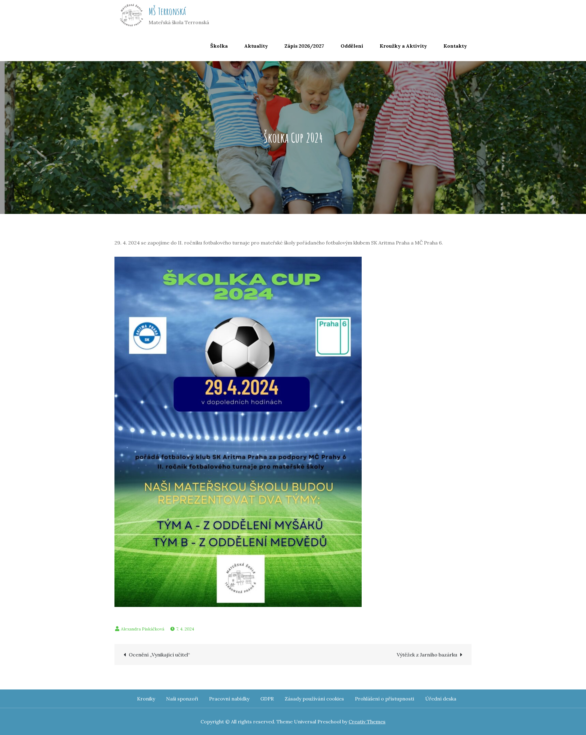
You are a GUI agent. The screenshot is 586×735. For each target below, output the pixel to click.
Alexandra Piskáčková (142, 629)
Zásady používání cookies (314, 699)
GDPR (267, 699)
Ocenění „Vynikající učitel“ (159, 655)
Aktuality (256, 46)
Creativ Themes (367, 721)
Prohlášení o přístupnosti (384, 699)
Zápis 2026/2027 (304, 46)
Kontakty (455, 46)
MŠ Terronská (167, 11)
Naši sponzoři (182, 699)
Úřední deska (440, 699)
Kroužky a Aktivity (403, 46)
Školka (219, 46)
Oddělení (352, 46)
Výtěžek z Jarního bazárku (427, 655)
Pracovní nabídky (229, 699)
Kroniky (146, 699)
